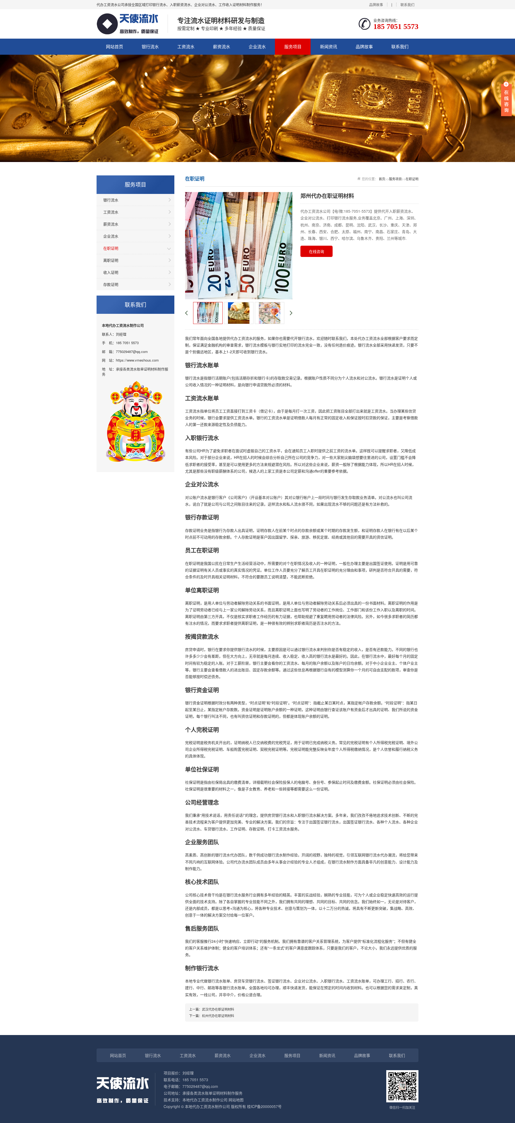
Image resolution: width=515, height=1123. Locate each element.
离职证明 (110, 260)
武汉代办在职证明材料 (218, 1009)
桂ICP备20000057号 (264, 1106)
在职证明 (110, 248)
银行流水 (150, 46)
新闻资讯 (328, 46)
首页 (382, 178)
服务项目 (292, 46)
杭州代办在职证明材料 (218, 1015)
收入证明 (110, 272)
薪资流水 (221, 46)
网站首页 (114, 46)
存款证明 (110, 284)
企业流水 (257, 46)
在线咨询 (316, 251)
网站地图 (236, 1099)
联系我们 (407, 4)
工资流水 (185, 46)
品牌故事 (376, 4)
